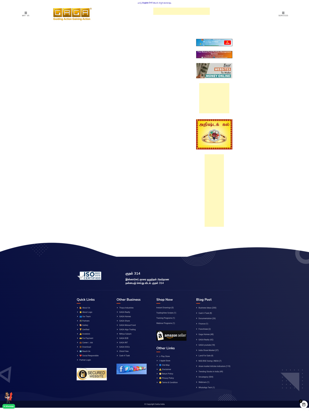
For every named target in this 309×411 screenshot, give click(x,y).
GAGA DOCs (124, 347)
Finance (202, 324)
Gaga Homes (204, 334)
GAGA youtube (205, 345)
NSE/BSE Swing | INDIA (209, 361)
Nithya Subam (125, 334)
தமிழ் (140, 3)
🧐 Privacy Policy (166, 378)
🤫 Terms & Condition (168, 382)
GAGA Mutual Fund (127, 325)
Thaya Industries (126, 308)
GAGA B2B (123, 338)
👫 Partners (84, 321)
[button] (25, 13)
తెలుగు (155, 3)
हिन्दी (151, 3)
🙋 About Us (84, 308)
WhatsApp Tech (205, 387)
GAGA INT (123, 342)
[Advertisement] (181, 11)
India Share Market (207, 350)
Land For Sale (204, 355)
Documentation (205, 318)
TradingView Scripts (164, 313)
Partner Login (85, 360)
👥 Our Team (85, 316)
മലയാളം (167, 3)
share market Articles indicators (212, 366)
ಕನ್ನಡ (161, 3)
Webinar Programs (164, 323)
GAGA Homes (125, 316)
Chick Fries (124, 351)
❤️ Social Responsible (88, 355)
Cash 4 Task (124, 355)
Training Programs (164, 318)
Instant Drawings (163, 307)
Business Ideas (205, 308)
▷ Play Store (164, 356)
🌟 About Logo (85, 312)
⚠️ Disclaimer (165, 369)
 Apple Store (164, 361)
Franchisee (203, 329)
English (145, 3)
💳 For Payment (86, 338)
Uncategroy (203, 377)
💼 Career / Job (86, 342)
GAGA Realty (124, 312)
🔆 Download (85, 347)
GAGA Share (124, 321)
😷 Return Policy (166, 374)
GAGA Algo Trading (127, 329)
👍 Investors (84, 334)
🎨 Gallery (83, 325)
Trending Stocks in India (209, 371)
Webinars (203, 382)
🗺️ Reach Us (84, 351)
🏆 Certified (84, 329)
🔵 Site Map (164, 365)
